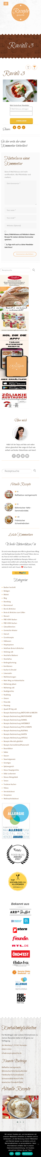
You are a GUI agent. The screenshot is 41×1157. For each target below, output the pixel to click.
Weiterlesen (27, 1154)
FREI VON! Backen (10, 619)
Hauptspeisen (9, 645)
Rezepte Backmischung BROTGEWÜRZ (18, 716)
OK (11, 1154)
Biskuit (6, 594)
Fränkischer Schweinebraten (13, 1075)
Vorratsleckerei (9, 791)
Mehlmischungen (10, 677)
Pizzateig (7, 705)
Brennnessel (8, 605)
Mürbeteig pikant (10, 684)
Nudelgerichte (9, 691)
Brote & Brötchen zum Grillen (14, 612)
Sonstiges (7, 763)
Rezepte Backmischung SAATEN (15, 734)
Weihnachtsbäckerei (11, 798)
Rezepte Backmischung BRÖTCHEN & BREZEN (20, 713)
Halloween (7, 641)
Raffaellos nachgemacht (11, 1067)
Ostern (6, 698)
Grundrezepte (9, 637)
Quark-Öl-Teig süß (10, 709)
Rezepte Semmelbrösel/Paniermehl (16, 745)
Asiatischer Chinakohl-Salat (12, 1082)
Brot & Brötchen (10, 609)
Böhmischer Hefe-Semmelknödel (14, 1071)
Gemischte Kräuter (10, 630)
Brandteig (7, 602)
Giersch (6, 634)
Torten (6, 781)
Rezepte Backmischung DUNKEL (15, 720)
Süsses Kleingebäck (11, 777)
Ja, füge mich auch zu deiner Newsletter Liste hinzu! (19, 245)
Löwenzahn (8, 673)
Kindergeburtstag (10, 662)
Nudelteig (7, 695)
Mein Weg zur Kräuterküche (14, 680)
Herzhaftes (8, 659)
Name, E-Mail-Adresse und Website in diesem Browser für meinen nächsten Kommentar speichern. (20, 237)
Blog (5, 598)
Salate (6, 752)
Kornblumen (8, 666)
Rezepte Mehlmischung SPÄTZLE (16, 738)
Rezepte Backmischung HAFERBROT (17, 723)
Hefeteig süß (8, 652)
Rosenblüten (8, 748)
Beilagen (7, 591)
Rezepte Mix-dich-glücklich (13, 741)
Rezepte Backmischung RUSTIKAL (16, 730)
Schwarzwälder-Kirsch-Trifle (12, 1078)
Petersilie (7, 702)
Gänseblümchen (9, 627)
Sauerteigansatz (9, 759)
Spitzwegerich (9, 766)
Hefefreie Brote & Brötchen (14, 648)
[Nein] (38, 1144)
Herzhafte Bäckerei (11, 655)
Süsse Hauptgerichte (11, 770)
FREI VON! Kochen (10, 623)
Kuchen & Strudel (10, 670)
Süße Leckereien (10, 773)
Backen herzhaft (10, 587)
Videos (6, 788)
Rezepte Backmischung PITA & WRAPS (18, 727)
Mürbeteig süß (9, 688)
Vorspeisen (8, 795)
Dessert (6, 616)
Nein (17, 1154)
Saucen (6, 756)
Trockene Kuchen (10, 784)
